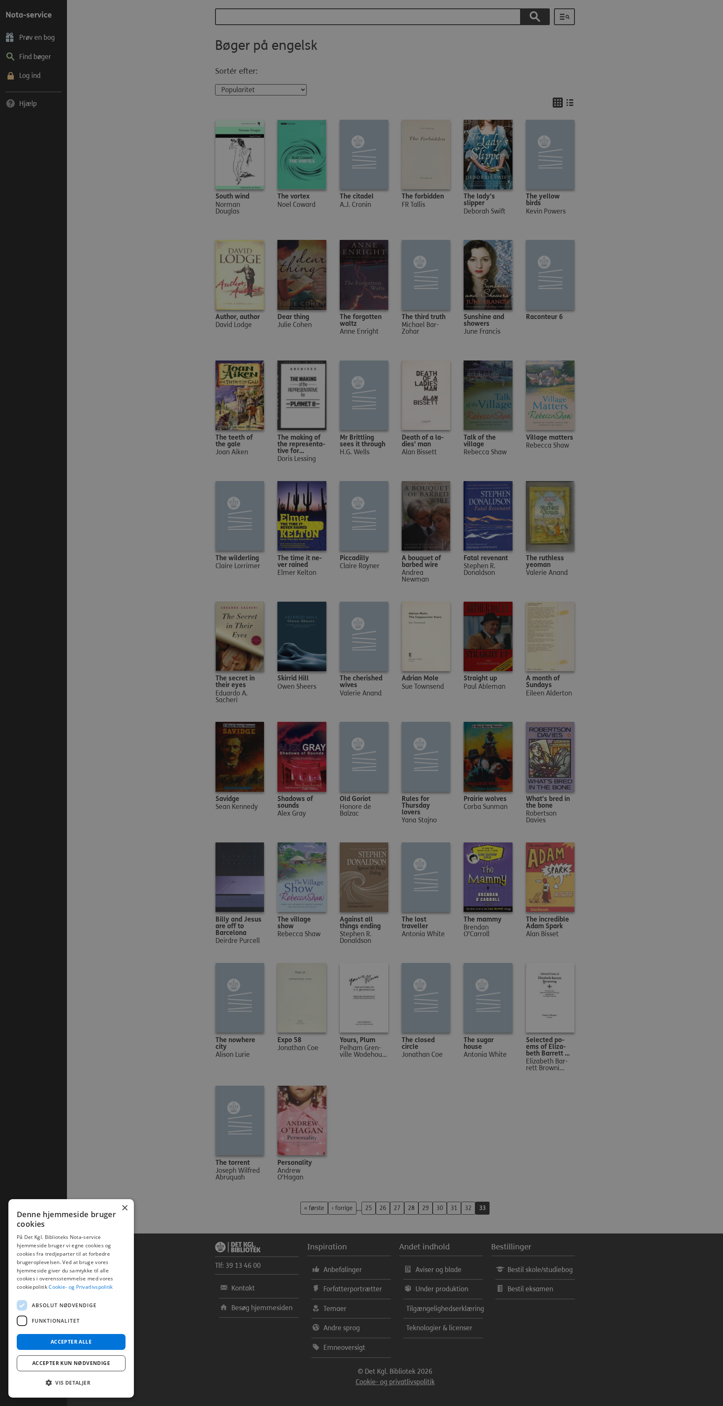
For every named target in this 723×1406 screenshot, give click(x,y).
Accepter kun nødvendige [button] (71, 1363)
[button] (71, 1383)
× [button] (124, 1208)
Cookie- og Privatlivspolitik (81, 1286)
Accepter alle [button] (71, 1341)
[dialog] (71, 1298)
